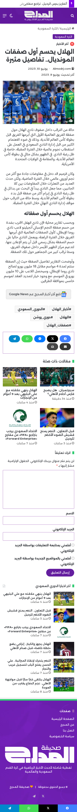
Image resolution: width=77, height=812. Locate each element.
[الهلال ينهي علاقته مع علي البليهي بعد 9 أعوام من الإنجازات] (20, 376)
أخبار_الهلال (60, 309)
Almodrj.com (62, 68)
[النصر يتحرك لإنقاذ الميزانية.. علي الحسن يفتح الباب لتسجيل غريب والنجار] (64, 666)
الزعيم (62, 174)
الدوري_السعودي (30, 309)
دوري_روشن (42, 317)
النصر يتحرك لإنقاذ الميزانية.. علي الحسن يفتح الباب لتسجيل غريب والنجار (29, 664)
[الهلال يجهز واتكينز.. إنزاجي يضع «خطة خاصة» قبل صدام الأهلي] (64, 649)
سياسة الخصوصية (61, 736)
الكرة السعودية (48, 28)
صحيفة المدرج (19, 787)
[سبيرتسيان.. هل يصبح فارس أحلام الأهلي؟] (57, 376)
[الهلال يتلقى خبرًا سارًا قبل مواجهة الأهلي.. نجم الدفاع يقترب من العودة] (64, 684)
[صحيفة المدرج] (38, 15)
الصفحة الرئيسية (62, 719)
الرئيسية (66, 28)
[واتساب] (27, 338)
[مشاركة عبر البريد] (65, 346)
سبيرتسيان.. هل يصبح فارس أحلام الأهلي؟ (58, 392)
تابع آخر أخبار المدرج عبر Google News (35, 294)
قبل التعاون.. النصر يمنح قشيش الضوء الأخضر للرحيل (57, 434)
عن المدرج (67, 724)
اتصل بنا (68, 730)
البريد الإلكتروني (63, 529)
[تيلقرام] (14, 338)
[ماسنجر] (39, 338)
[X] (52, 338)
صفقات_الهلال (58, 325)
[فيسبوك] (65, 338)
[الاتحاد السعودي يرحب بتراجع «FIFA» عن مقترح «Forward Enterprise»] (20, 417)
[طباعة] (52, 346)
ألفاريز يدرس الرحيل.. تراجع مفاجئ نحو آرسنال (38, 3)
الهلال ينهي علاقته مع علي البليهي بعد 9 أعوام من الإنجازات (20, 393)
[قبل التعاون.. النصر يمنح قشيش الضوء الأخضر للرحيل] (57, 417)
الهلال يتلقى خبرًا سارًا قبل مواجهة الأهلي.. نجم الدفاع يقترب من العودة (28, 683)
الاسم (70, 513)
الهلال (27, 222)
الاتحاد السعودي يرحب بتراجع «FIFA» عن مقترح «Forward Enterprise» (21, 434)
